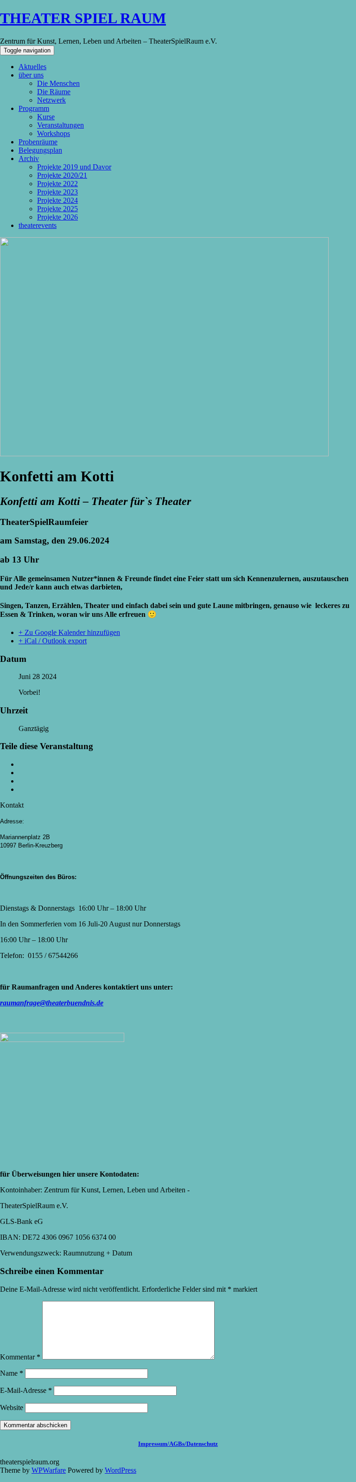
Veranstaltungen (60, 125)
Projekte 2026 (57, 217)
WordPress (120, 1470)
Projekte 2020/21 (62, 175)
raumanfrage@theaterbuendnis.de (51, 1003)
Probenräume (38, 142)
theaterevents (38, 225)
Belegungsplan (40, 150)
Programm (34, 108)
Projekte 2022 (57, 184)
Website (11, 1407)
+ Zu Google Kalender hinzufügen (69, 632)
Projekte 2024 (57, 200)
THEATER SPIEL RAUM (83, 18)
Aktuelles (32, 67)
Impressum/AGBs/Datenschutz (178, 1443)
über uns (31, 75)
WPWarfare (49, 1470)
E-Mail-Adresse (26, 1390)
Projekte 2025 (57, 209)
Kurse (46, 117)
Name (11, 1373)
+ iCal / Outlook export (53, 641)
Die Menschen (58, 83)
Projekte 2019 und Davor (74, 167)
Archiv (29, 158)
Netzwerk (51, 100)
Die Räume (53, 92)
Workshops (53, 133)
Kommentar (20, 1357)
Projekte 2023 (57, 192)
